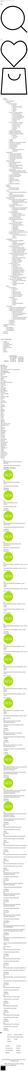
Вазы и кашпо (13, 163)
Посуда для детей (14, 246)
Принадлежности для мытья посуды (18, 232)
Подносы (15, 242)
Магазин (6, 99)
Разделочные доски (17, 222)
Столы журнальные (17, 115)
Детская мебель (13, 145)
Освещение (9, 152)
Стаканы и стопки (17, 261)
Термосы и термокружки (18, 230)
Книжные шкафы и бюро (15, 132)
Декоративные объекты (15, 162)
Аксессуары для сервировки (16, 240)
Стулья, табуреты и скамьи (16, 122)
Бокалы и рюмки (17, 259)
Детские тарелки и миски (19, 250)
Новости (6, 331)
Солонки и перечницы (18, 244)
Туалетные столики (17, 118)
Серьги (14, 304)
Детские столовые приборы (19, 249)
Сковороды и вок (17, 216)
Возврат (21, 1034)
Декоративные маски (18, 167)
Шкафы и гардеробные (15, 130)
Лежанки (15, 109)
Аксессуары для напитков (19, 257)
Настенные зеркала (14, 189)
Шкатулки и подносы (15, 183)
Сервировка (9, 239)
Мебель (8, 102)
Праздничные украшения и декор (18, 170)
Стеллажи (15, 136)
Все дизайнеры (10, 328)
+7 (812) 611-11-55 (14, 1061)
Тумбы (11, 139)
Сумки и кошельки (17, 296)
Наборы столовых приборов (19, 277)
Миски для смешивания (18, 200)
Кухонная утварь (11, 197)
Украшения (12, 297)
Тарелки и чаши (16, 273)
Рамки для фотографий (15, 175)
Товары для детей (14, 179)
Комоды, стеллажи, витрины (16, 133)
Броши (14, 300)
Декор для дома (10, 160)
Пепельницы (13, 169)
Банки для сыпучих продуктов (20, 207)
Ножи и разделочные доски (16, 219)
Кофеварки (15, 227)
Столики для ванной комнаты (20, 317)
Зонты (14, 290)
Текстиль (12, 177)
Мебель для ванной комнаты (17, 310)
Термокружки (16, 229)
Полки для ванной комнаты (19, 313)
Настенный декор (14, 166)
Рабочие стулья (16, 126)
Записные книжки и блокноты (17, 196)
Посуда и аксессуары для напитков (18, 253)
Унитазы (12, 323)
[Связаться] (3, 1068)
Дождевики (15, 289)
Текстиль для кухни (14, 233)
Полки (14, 138)
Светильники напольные (15, 153)
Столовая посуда (14, 263)
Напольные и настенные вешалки (18, 142)
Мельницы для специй (15, 217)
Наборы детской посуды (18, 251)
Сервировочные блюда (18, 271)
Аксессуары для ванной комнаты (18, 307)
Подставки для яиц (17, 267)
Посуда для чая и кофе (15, 223)
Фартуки (15, 237)
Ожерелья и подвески (18, 303)
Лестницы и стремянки (15, 143)
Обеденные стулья (17, 123)
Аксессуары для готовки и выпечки (18, 199)
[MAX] (2, 1065)
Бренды (5, 326)
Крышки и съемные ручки (19, 214)
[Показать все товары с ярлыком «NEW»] (8, 479)
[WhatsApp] (13, 1065)
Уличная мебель (13, 146)
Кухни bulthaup (10, 101)
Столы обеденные (17, 113)
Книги (8, 190)
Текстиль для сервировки (16, 279)
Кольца (14, 301)
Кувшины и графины (17, 260)
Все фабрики (10, 327)
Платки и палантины (17, 294)
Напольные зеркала (14, 187)
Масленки (15, 266)
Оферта (16, 1034)
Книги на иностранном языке (16, 195)
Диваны (14, 105)
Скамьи (14, 129)
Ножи (14, 220)
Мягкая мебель (13, 103)
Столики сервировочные (18, 116)
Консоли (15, 120)
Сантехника (9, 306)
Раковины (12, 320)
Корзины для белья (17, 311)
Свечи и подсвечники (15, 176)
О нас (5, 98)
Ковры (8, 185)
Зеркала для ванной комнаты (17, 308)
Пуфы (14, 111)
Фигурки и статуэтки (14, 180)
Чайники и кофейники (18, 274)
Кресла (14, 108)
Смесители (12, 321)
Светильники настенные (15, 155)
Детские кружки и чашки (18, 247)
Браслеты (15, 298)
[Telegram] (7, 1065)
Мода (8, 286)
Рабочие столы (16, 119)
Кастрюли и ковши (17, 213)
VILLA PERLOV (9, 1050)
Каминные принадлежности (16, 165)
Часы (11, 182)
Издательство (10, 1036)
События (9, 1034)
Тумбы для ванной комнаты (19, 318)
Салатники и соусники (18, 269)
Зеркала (9, 186)
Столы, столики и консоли (16, 112)
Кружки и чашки (16, 264)
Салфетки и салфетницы (19, 243)
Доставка (16, 1036)
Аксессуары (12, 148)
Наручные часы (16, 291)
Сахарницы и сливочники (19, 270)
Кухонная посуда (14, 212)
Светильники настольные (16, 156)
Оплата (16, 1039)
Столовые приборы (14, 276)
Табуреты (15, 128)
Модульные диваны (17, 106)
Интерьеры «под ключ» (9, 324)
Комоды (14, 135)
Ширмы (11, 140)
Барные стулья (16, 125)
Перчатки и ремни (17, 293)
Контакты (6, 333)
